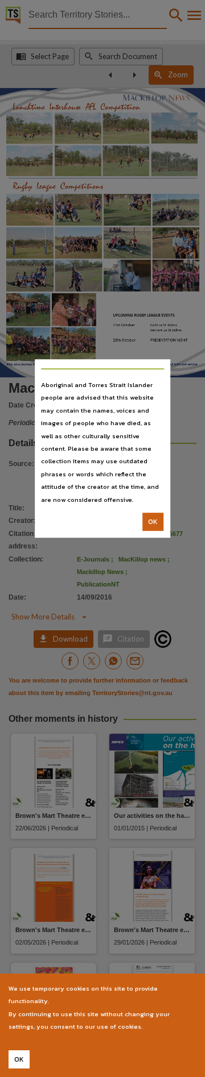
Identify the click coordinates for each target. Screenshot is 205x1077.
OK (153, 522)
